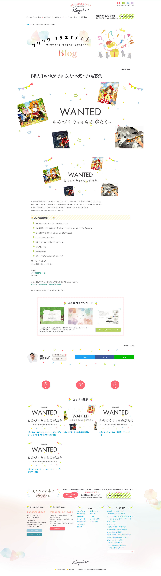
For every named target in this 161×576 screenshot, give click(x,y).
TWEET (85, 357)
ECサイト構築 (111, 521)
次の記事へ (115, 384)
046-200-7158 (107, 15)
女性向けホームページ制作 (115, 540)
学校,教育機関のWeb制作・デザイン (118, 537)
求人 (33, 69)
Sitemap (71, 569)
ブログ (92, 516)
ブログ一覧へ (80, 385)
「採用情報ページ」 (40, 273)
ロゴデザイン (111, 524)
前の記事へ (46, 384)
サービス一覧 (81, 519)
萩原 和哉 (126, 69)
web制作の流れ (81, 521)
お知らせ (92, 513)
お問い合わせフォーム (120, 495)
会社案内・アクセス (34, 534)
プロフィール (59, 355)
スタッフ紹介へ (34, 530)
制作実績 (47, 17)
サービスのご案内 (71, 17)
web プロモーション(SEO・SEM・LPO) (119, 519)
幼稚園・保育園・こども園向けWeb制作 (119, 535)
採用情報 (57, 528)
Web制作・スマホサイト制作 (115, 511)
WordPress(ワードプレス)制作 (116, 513)
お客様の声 (57, 17)
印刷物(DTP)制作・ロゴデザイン (116, 527)
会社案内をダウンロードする (108, 330)
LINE (124, 357)
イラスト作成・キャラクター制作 (117, 529)
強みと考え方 (81, 511)
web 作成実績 (81, 513)
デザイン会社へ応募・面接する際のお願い (47, 284)
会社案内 (84, 17)
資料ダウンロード (95, 511)
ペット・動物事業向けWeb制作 (116, 545)
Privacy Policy (61, 569)
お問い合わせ (128, 16)
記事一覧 (59, 359)
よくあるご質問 (94, 519)
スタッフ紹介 (94, 521)
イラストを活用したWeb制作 (115, 548)
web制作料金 (81, 524)
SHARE (105, 357)
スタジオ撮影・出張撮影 (114, 532)
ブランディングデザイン (114, 542)
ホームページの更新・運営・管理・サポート (120, 516)
